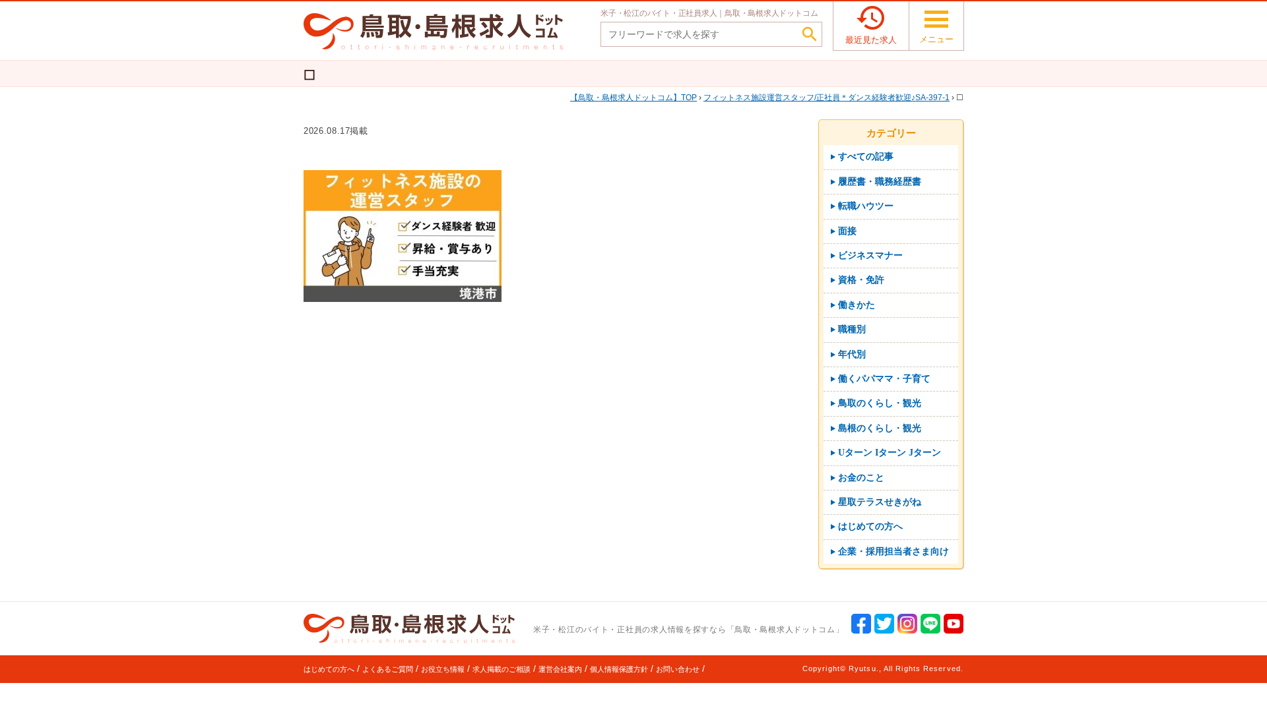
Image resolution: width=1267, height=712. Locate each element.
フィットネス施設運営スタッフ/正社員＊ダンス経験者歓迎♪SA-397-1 (826, 97)
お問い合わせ (677, 669)
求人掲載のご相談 (501, 669)
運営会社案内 (560, 669)
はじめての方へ (329, 669)
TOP (637, 97)
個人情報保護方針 (619, 669)
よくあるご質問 (387, 669)
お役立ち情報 (443, 669)
